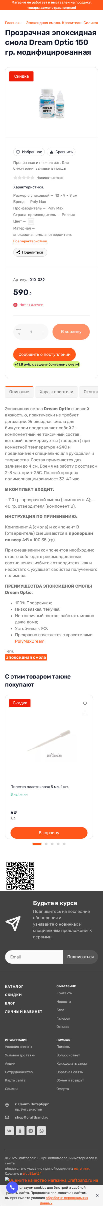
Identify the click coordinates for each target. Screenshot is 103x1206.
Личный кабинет (24, 1012)
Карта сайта (15, 1080)
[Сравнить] (85, 712)
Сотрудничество (19, 1072)
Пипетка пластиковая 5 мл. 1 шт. (39, 787)
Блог (10, 1003)
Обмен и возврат (70, 1080)
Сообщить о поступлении (44, 354)
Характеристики (56, 391)
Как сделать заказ (71, 1063)
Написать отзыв (49, 178)
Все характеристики (30, 241)
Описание (19, 391)
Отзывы (62, 1027)
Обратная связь (69, 1072)
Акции (10, 1063)
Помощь (63, 1047)
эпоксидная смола (26, 657)
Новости (63, 1002)
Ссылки (11, 1089)
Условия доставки (20, 1055)
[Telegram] (30, 1130)
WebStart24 (32, 1173)
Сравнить (64, 152)
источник (82, 1168)
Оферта (62, 1089)
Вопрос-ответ (68, 1055)
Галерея (63, 1018)
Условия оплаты (18, 1047)
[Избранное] (85, 703)
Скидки (13, 995)
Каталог (14, 986)
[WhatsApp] (41, 1130)
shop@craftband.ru (31, 1117)
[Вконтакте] (9, 1130)
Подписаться (80, 956)
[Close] (96, 1195)
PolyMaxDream (29, 641)
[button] (37, 843)
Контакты (64, 993)
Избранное (32, 152)
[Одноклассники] (20, 1130)
